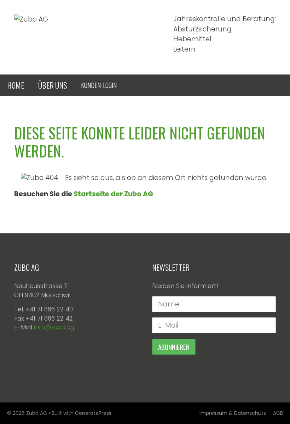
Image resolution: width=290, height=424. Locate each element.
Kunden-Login (99, 85)
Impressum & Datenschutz (232, 413)
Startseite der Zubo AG (113, 194)
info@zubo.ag (54, 327)
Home (15, 85)
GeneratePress (93, 413)
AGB (278, 413)
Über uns (52, 85)
